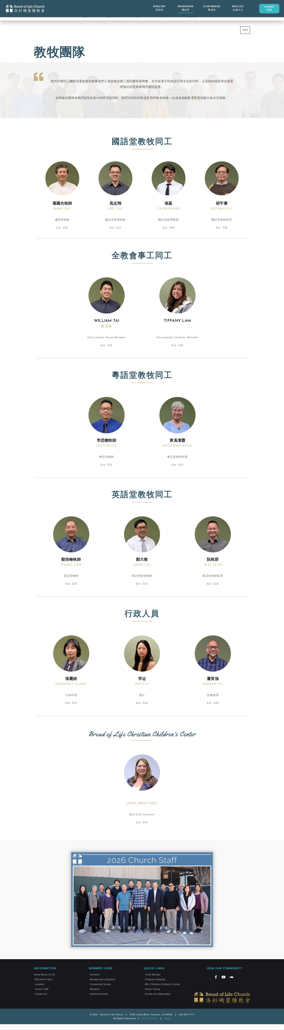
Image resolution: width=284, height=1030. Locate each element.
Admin (167, 1018)
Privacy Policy (150, 1018)
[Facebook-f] (215, 976)
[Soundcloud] (231, 976)
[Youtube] (223, 976)
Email (108, 363)
